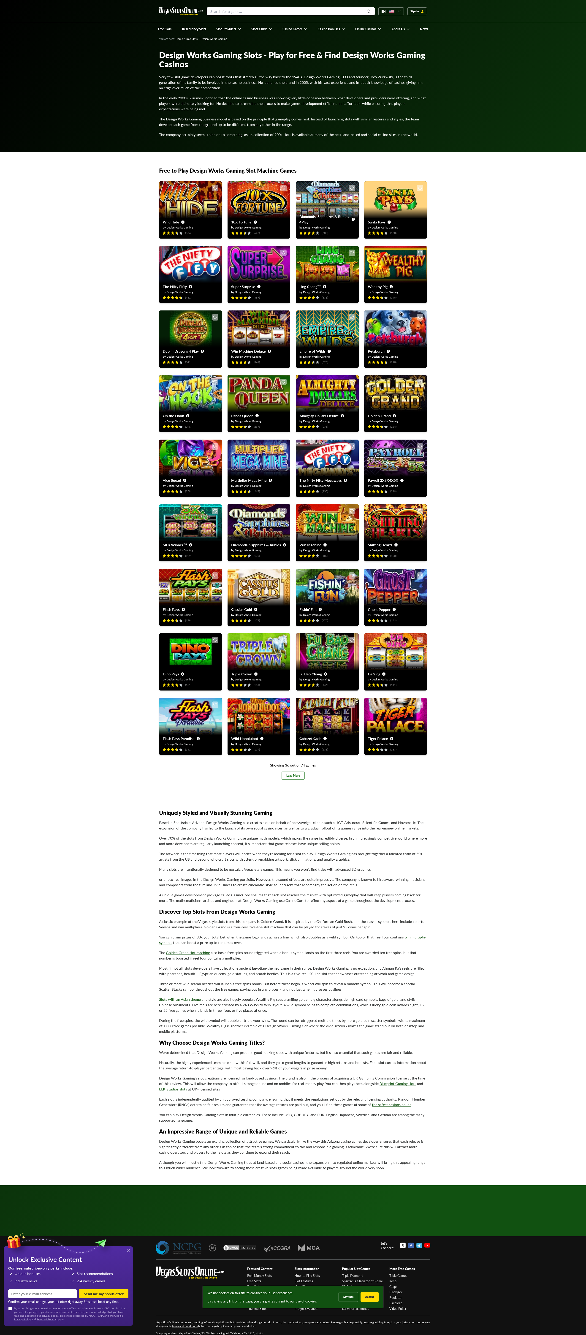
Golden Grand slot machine (188, 952)
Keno (392, 1281)
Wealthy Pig (378, 286)
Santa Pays (376, 222)
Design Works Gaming (179, 227)
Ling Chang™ (310, 286)
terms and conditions (185, 1326)
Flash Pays (171, 609)
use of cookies (306, 1301)
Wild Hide (171, 222)
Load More (293, 776)
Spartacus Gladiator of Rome (362, 1281)
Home (179, 39)
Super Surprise (243, 286)
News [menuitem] (424, 29)
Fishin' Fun (308, 609)
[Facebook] (411, 1245)
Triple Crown (241, 674)
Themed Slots (256, 1308)
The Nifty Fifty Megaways (320, 480)
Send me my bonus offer (104, 1293)
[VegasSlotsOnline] (190, 1273)
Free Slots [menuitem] (164, 29)
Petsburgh (376, 351)
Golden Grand (379, 415)
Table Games (398, 1275)
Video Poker (397, 1308)
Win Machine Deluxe (248, 351)
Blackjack (395, 1292)
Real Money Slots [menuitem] (194, 29)
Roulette (395, 1297)
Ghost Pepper (379, 609)
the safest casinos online (391, 1104)
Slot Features (304, 1281)
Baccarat (395, 1303)
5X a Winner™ (175, 544)
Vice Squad (172, 480)
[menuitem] (228, 29)
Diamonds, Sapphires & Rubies (256, 544)
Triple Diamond (352, 1275)
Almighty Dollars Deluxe (319, 415)
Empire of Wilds (312, 351)
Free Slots (192, 39)
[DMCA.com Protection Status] (239, 1248)
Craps (393, 1286)
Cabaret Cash (310, 738)
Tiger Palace (378, 738)
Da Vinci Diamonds (355, 1308)
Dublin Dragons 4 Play (181, 351)
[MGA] (309, 1247)
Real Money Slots (259, 1275)
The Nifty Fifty (175, 286)
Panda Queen (242, 415)
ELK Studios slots (173, 1089)
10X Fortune (241, 222)
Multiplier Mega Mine (249, 480)
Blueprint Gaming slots (398, 1083)
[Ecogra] (277, 1248)
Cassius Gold (241, 609)
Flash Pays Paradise (179, 738)
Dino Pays (171, 674)
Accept (369, 1297)
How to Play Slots (307, 1275)
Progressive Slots (306, 1308)
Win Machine (310, 544)
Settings (348, 1297)
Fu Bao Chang (310, 674)
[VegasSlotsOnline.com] (181, 11)
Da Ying (374, 674)
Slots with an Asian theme (180, 999)
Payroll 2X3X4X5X (383, 480)
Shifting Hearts (380, 544)
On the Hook (173, 415)
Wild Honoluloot (244, 738)
